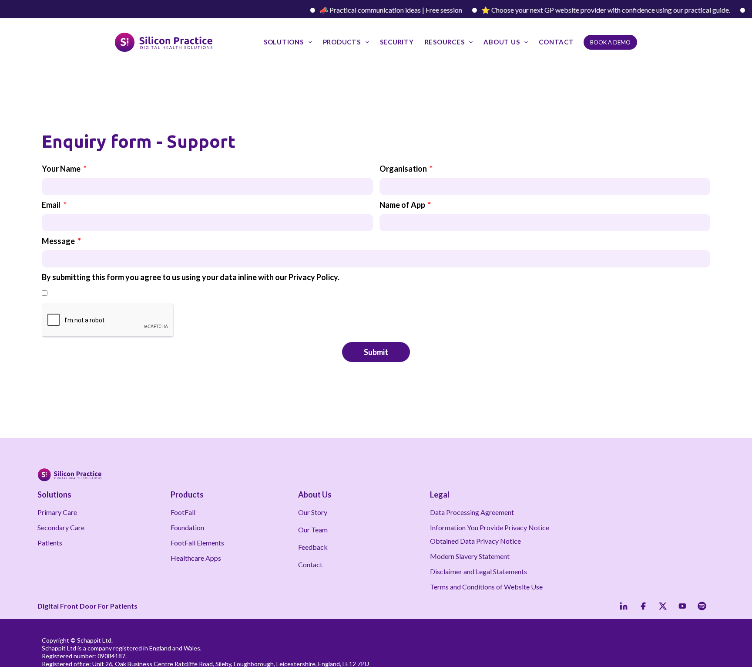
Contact (556, 42)
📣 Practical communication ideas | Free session (380, 10)
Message (59, 241)
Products (342, 42)
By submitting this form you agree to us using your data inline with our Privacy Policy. (190, 277)
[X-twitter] (662, 606)
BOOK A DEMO (610, 42)
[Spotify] (702, 606)
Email (52, 205)
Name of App (402, 205)
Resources (445, 42)
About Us (501, 42)
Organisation (403, 168)
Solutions (284, 42)
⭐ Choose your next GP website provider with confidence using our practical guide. (594, 10)
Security (397, 42)
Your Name (62, 168)
